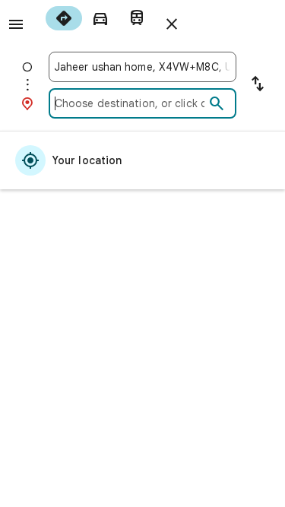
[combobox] (142, 67)
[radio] (64, 18)
